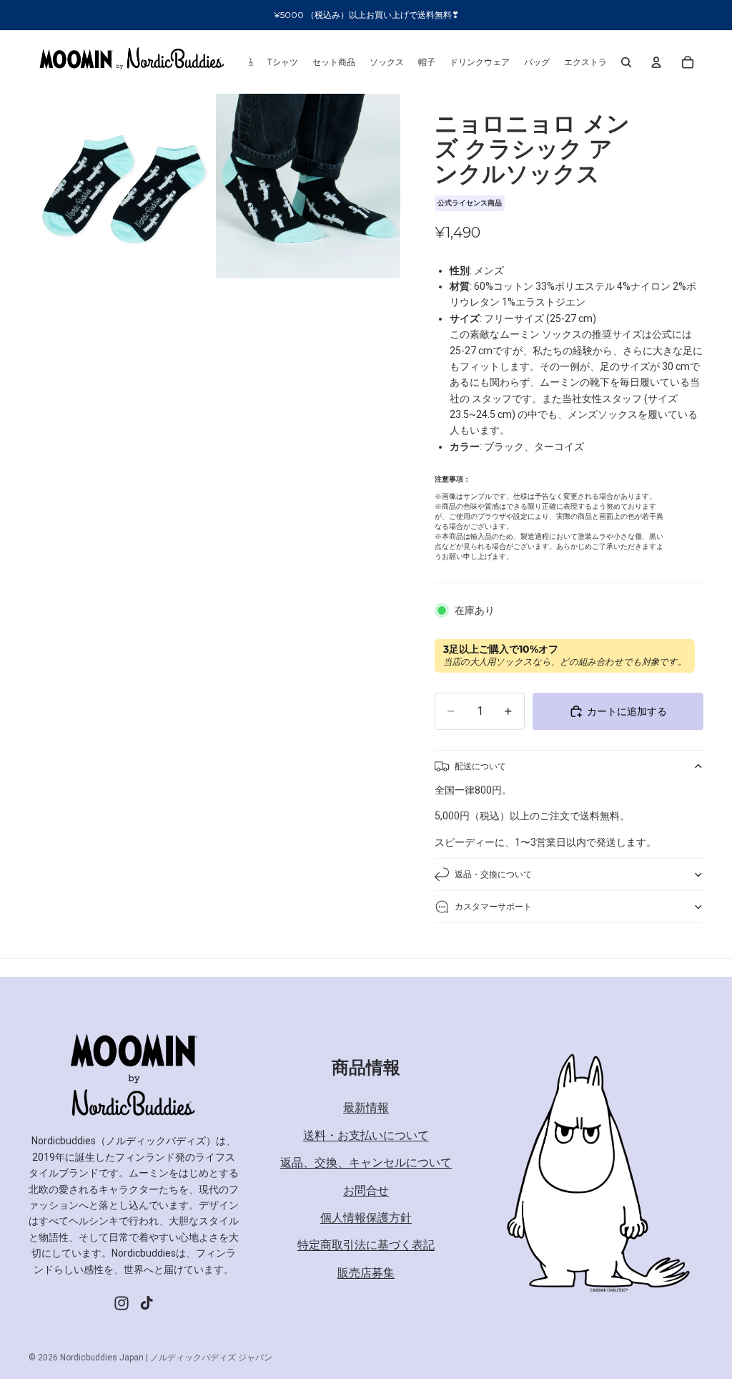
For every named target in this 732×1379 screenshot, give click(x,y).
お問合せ (366, 1190)
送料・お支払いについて (366, 1135)
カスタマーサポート (493, 906)
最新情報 (366, 1107)
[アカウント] (656, 62)
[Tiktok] (146, 1303)
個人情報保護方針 (366, 1217)
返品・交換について (493, 874)
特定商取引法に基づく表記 (366, 1245)
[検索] (626, 62)
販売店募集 (366, 1273)
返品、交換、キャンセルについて (366, 1162)
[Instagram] (121, 1303)
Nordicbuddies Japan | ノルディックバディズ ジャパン (166, 1358)
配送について (480, 766)
